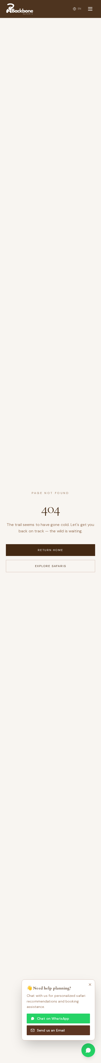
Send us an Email (51, 1030)
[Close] (90, 985)
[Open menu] (90, 9)
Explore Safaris (50, 566)
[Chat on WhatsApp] (88, 1050)
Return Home (50, 550)
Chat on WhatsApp (53, 1018)
